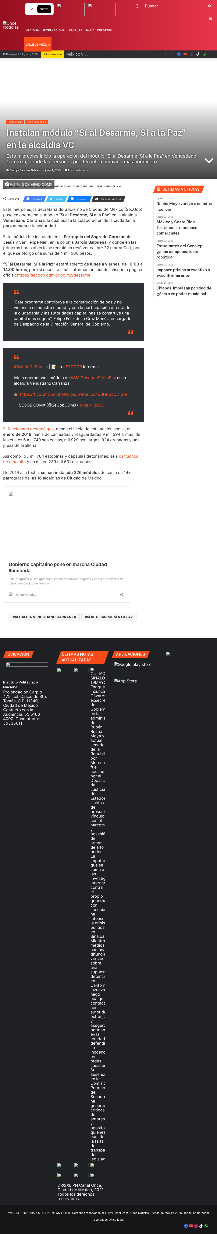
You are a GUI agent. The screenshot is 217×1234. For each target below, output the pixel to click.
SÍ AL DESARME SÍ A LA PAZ (110, 617)
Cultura (75, 30)
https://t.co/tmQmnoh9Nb (44, 394)
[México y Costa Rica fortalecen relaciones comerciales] (81, 1167)
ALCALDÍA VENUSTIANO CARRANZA (45, 617)
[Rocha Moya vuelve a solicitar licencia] (97, 914)
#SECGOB (72, 366)
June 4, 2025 (91, 405)
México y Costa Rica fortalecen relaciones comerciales (118, 54)
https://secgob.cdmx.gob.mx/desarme (53, 275)
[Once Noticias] (13, 25)
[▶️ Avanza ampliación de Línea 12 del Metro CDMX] (64, 1177)
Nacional (33, 30)
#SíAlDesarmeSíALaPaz (93, 377)
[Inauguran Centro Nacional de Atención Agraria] (81, 1177)
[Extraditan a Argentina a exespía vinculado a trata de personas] (97, 1177)
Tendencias (15, 121)
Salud (89, 30)
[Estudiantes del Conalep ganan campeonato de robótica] (97, 1167)
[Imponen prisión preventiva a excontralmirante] (64, 1167)
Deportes (104, 30)
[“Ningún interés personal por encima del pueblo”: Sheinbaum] (81, 672)
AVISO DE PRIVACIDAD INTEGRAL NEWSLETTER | (39, 1212)
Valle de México (38, 44)
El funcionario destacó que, (29, 428)
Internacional (54, 30)
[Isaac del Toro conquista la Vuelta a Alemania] (64, 672)
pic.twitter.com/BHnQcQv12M (98, 394)
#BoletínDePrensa (31, 366)
